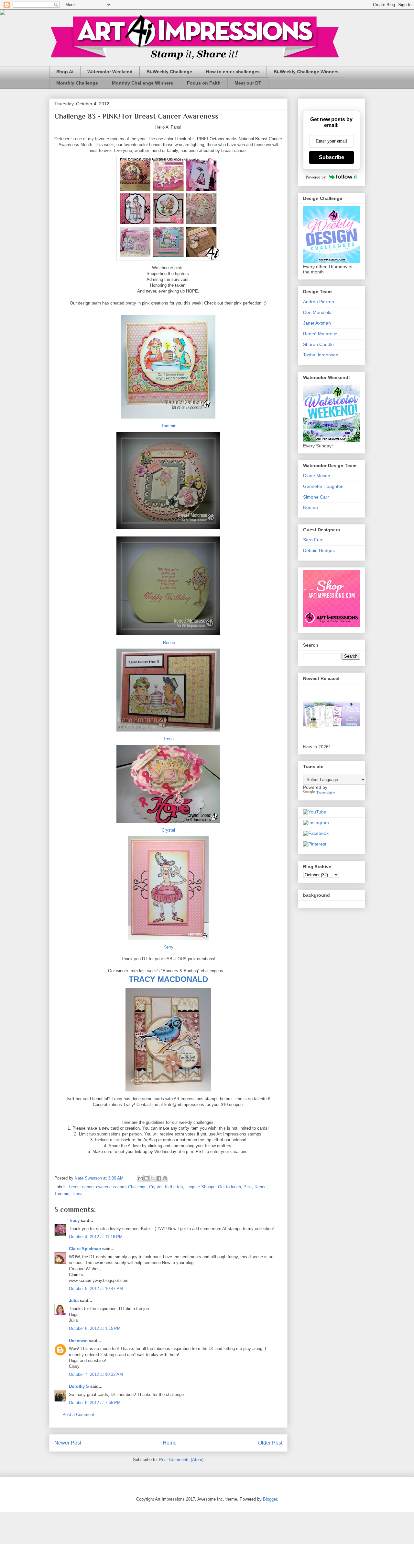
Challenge (137, 1186)
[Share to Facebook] (159, 1178)
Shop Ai (64, 71)
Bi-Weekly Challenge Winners (306, 71)
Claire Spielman (85, 1248)
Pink (248, 1186)
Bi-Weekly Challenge (169, 71)
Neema (310, 507)
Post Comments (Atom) (181, 1459)
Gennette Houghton (323, 486)
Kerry (168, 947)
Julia (74, 1300)
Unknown (78, 1340)
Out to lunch (229, 1186)
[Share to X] (152, 1178)
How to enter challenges (233, 71)
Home (170, 1443)
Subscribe (331, 157)
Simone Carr (316, 497)
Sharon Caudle (318, 344)
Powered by (316, 177)
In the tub (174, 1186)
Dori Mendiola (317, 312)
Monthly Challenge (77, 83)
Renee (261, 1186)
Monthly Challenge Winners (142, 83)
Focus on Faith (204, 83)
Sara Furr (313, 539)
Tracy (74, 1220)
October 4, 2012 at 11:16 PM (96, 1236)
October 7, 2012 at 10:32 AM (96, 1374)
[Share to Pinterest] (165, 1178)
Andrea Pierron (318, 301)
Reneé (168, 642)
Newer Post (67, 1443)
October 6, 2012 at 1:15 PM (95, 1328)
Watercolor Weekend (110, 71)
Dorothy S (79, 1386)
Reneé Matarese (320, 333)
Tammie (168, 425)
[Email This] (140, 1178)
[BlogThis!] (146, 1178)
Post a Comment (78, 1414)
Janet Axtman (317, 323)
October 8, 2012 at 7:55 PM (95, 1402)
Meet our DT (247, 83)
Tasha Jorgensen (320, 354)
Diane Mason (316, 475)
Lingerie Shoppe (200, 1186)
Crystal (168, 830)
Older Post (270, 1443)
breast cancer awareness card (97, 1186)
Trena (168, 738)
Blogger (270, 1499)
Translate (325, 792)
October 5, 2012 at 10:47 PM (96, 1288)
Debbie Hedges (319, 550)
